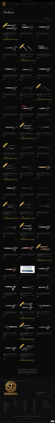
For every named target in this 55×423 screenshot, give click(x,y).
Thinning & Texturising (6, 405)
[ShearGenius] (11, 388)
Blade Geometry (25, 403)
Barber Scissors (6, 403)
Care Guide (15, 405)
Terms (21, 421)
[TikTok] (30, 418)
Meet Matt (34, 406)
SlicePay (34, 411)
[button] (12, 4)
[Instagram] (25, 418)
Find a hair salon (32, 421)
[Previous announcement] (2, 1)
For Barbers (15, 403)
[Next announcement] (53, 1)
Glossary (24, 408)
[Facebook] (27, 418)
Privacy (19, 421)
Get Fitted (34, 403)
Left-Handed (5, 408)
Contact (34, 408)
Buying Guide (25, 406)
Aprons (5, 411)
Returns (24, 421)
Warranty (34, 405)
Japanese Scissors (6, 406)
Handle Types (25, 405)
